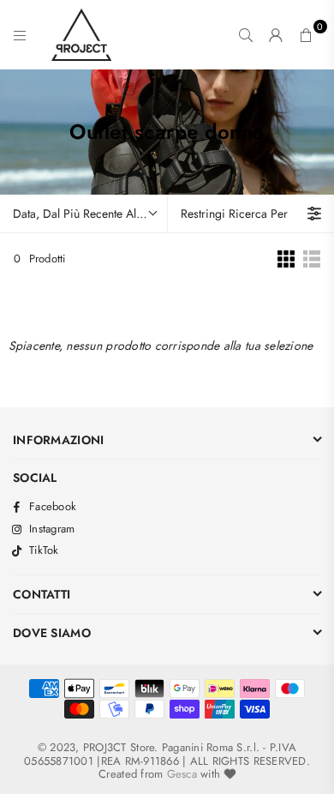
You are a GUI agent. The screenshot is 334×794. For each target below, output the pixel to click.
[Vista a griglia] (286, 259)
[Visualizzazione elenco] (311, 259)
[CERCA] (246, 35)
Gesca (182, 774)
